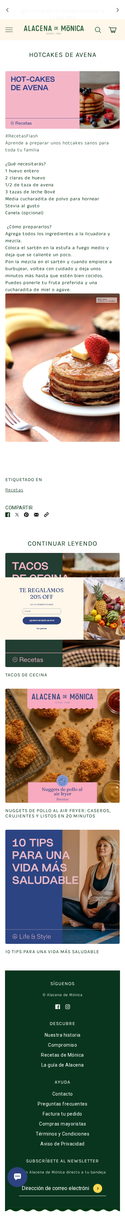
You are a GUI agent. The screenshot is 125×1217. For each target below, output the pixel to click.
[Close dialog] (121, 580)
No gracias (42, 628)
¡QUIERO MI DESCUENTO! (41, 620)
